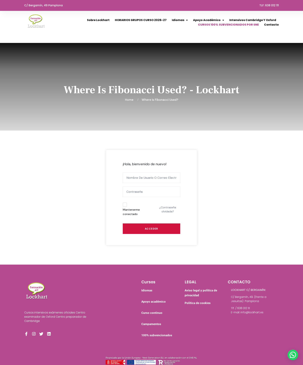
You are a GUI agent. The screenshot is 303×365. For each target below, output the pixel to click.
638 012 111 (272, 5)
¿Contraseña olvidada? (167, 209)
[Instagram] (34, 334)
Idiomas (178, 20)
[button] (293, 355)
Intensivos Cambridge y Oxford (252, 20)
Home (130, 100)
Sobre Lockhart (98, 20)
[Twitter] (41, 334)
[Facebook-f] (26, 334)
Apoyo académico (207, 20)
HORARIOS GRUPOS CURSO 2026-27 (141, 20)
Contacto (271, 25)
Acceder (151, 228)
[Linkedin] (49, 334)
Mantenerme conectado (131, 212)
